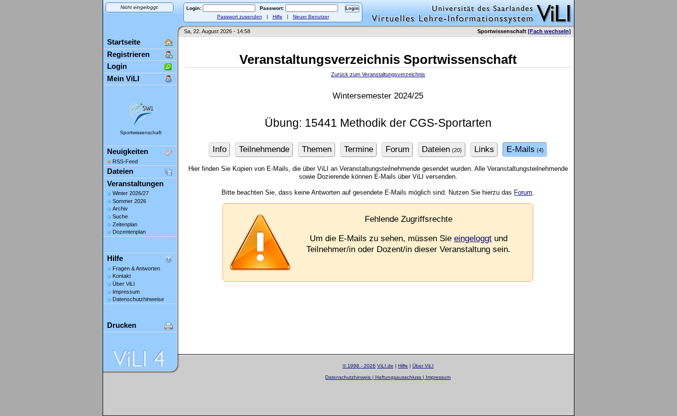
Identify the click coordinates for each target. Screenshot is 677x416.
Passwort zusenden (239, 16)
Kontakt (122, 276)
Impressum (126, 292)
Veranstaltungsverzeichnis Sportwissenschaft (378, 59)
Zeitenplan (125, 224)
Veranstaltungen (135, 183)
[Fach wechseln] (549, 31)
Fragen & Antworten (136, 268)
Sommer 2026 (129, 201)
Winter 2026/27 (131, 193)
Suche (120, 216)
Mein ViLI (123, 78)
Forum (523, 192)
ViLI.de (385, 365)
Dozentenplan (129, 232)
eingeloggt (473, 238)
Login (117, 66)
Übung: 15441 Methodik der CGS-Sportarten (378, 123)
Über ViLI (124, 284)
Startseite (123, 42)
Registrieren (128, 54)
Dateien (120, 171)
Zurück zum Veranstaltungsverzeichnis (378, 74)
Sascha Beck (399, 383)
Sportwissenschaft (141, 132)
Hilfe (277, 16)
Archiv (120, 208)
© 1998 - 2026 (359, 365)
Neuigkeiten (127, 151)
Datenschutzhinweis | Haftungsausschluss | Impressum (388, 377)
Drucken (121, 325)
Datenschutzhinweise (138, 299)
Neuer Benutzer (311, 16)
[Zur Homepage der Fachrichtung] (140, 125)
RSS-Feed (125, 161)
